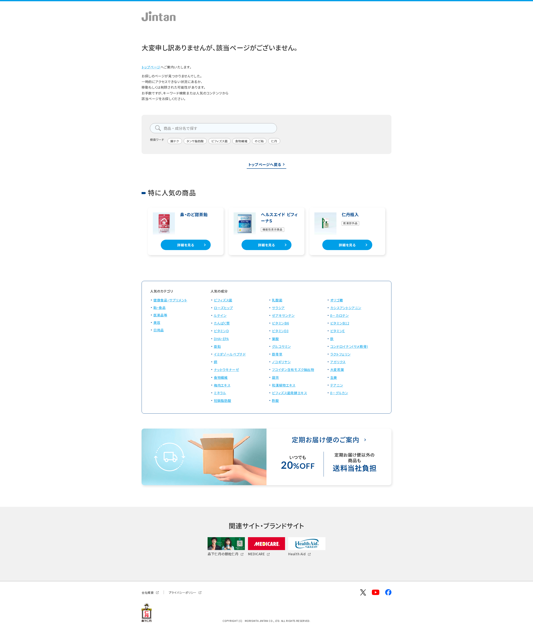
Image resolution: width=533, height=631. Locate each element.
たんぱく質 (222, 323)
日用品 (158, 329)
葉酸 (275, 338)
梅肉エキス (222, 385)
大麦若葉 (337, 369)
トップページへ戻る (264, 164)
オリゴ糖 (336, 300)
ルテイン (220, 315)
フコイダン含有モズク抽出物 (293, 369)
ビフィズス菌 (219, 141)
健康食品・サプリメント (170, 300)
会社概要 (148, 592)
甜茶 (275, 377)
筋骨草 (277, 354)
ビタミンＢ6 (280, 323)
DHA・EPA (221, 338)
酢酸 (275, 400)
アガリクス (338, 361)
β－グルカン (339, 392)
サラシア (278, 307)
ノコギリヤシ (281, 361)
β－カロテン (339, 315)
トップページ (151, 66)
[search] (158, 128)
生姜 (333, 377)
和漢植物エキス (283, 385)
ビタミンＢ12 (339, 323)
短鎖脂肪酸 (222, 400)
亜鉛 (217, 346)
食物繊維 (241, 141)
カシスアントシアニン (345, 307)
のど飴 (259, 141)
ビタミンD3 (280, 330)
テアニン (336, 385)
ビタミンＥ (337, 330)
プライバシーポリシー (183, 592)
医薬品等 (160, 314)
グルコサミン (281, 346)
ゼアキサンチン (283, 315)
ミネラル (220, 392)
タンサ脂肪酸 (195, 141)
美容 (156, 322)
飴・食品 (159, 307)
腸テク (174, 141)
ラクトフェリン (340, 354)
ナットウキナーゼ (226, 369)
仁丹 (274, 141)
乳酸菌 (277, 300)
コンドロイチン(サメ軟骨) (349, 346)
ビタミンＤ (221, 330)
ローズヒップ (223, 307)
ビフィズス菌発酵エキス (289, 392)
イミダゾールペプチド (230, 354)
